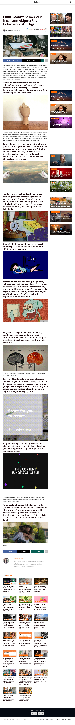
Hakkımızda (26, 719)
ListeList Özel (10, 13)
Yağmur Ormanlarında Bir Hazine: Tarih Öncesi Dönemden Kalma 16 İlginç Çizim (25, 590)
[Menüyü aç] (4, 2)
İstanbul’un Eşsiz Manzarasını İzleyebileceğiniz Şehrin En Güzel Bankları (39, 625)
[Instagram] (39, 713)
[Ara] (70, 2)
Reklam (64, 719)
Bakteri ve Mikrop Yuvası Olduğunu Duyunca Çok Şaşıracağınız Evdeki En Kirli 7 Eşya (25, 661)
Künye (33, 719)
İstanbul (38, 583)
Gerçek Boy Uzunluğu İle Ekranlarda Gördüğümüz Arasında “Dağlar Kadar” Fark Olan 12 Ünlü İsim (25, 681)
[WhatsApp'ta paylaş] (42, 60)
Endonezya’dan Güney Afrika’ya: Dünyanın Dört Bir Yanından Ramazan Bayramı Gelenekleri (25, 625)
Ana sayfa (5, 13)
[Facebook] (32, 713)
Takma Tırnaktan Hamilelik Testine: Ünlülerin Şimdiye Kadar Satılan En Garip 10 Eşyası (40, 661)
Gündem (6, 655)
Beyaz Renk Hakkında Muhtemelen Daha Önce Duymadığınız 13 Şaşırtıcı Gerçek (41, 643)
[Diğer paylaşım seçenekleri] (46, 60)
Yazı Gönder (57, 719)
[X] (35, 713)
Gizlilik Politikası (40, 719)
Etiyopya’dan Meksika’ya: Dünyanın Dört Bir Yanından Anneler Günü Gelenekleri (8, 607)
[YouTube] (42, 713)
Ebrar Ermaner (9, 30)
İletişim (69, 719)
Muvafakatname (49, 719)
